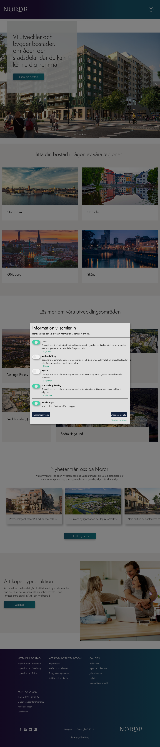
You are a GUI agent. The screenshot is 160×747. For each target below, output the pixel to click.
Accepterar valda (41, 414)
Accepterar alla (118, 414)
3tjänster (47, 380)
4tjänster (47, 395)
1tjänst (45, 366)
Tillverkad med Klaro (119, 420)
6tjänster (47, 351)
